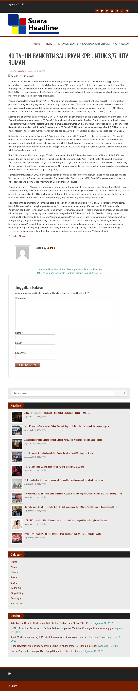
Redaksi (21, 71)
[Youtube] (122, 11)
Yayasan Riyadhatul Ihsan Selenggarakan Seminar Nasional (69, 269)
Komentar (21, 298)
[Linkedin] (117, 11)
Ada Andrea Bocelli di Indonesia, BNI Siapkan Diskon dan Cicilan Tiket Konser (57, 412)
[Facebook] (97, 11)
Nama (19, 332)
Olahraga (16, 598)
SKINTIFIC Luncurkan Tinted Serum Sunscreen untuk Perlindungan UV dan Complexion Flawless (65, 520)
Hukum (15, 572)
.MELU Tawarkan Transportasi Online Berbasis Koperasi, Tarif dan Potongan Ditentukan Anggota (66, 426)
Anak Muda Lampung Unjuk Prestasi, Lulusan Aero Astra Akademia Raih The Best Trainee (63, 439)
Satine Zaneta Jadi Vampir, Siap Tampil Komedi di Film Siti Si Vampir (54, 466)
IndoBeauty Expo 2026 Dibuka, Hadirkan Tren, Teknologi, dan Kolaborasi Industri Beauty (62, 533)
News (49, 43)
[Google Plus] (107, 11)
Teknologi (16, 587)
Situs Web (20, 352)
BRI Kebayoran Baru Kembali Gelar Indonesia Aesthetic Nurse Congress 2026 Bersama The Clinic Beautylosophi (73, 493)
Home (37, 43)
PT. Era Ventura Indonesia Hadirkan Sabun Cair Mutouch (69, 273)
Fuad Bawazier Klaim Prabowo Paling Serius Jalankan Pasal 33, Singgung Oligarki (59, 453)
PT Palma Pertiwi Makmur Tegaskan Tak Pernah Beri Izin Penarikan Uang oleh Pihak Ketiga (63, 480)
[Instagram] (127, 11)
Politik (14, 577)
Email (18, 342)
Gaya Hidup (17, 593)
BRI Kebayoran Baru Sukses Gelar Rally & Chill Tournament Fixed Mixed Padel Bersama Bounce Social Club (70, 507)
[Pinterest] (112, 11)
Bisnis (14, 582)
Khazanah (16, 603)
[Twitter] (102, 11)
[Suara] (33, 24)
